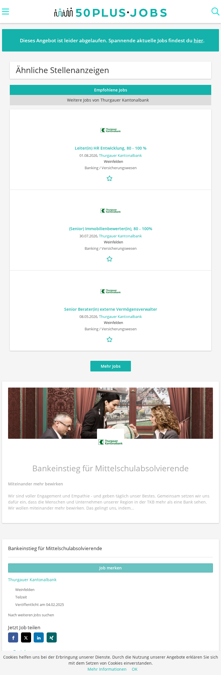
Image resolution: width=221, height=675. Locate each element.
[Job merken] (110, 178)
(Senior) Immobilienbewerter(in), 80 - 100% (110, 228)
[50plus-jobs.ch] (110, 11)
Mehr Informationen (107, 669)
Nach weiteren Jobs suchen (31, 615)
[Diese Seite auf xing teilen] (52, 637)
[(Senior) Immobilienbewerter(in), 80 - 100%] (110, 211)
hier (198, 40)
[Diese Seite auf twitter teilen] (26, 637)
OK (135, 669)
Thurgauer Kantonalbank (120, 155)
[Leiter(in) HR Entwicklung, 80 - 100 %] (110, 130)
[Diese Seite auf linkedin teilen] (39, 637)
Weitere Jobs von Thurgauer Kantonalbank (108, 100)
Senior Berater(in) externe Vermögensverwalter (110, 309)
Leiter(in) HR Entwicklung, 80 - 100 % (110, 148)
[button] (210, 40)
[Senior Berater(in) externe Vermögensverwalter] (110, 291)
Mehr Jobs (111, 366)
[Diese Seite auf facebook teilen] (13, 637)
